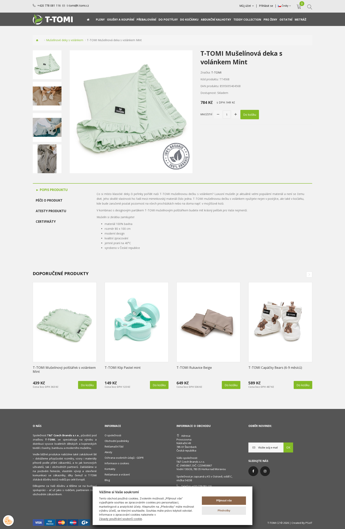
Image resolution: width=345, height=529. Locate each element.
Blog (107, 480)
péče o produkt (49, 200)
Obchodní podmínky (117, 441)
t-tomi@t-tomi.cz (78, 5)
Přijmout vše (224, 500)
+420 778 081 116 (49, 5)
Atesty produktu (51, 211)
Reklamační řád (114, 446)
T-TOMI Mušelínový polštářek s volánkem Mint (64, 369)
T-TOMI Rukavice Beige (194, 367)
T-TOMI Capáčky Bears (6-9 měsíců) (275, 367)
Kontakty (110, 469)
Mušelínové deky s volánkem (64, 40)
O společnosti (113, 435)
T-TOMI (216, 72)
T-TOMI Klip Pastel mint (123, 367)
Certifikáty (46, 221)
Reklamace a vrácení (117, 474)
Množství (206, 114)
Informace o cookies (117, 463)
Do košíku (249, 114)
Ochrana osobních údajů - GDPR (124, 457)
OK (288, 447)
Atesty (108, 452)
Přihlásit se (266, 5)
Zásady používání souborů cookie (120, 518)
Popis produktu (53, 190)
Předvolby (224, 510)
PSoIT (308, 523)
